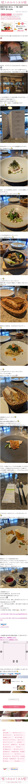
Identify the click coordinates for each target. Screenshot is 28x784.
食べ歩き (9, 14)
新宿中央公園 (12, 18)
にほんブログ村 (4, 627)
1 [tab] (13, 661)
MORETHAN (20, 14)
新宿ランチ (4, 18)
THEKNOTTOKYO (11, 16)
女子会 (3, 14)
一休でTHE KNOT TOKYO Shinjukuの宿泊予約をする (13, 614)
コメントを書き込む (14, 706)
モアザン (18, 16)
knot (15, 14)
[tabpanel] (14, 650)
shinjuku (4, 16)
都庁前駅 (18, 18)
